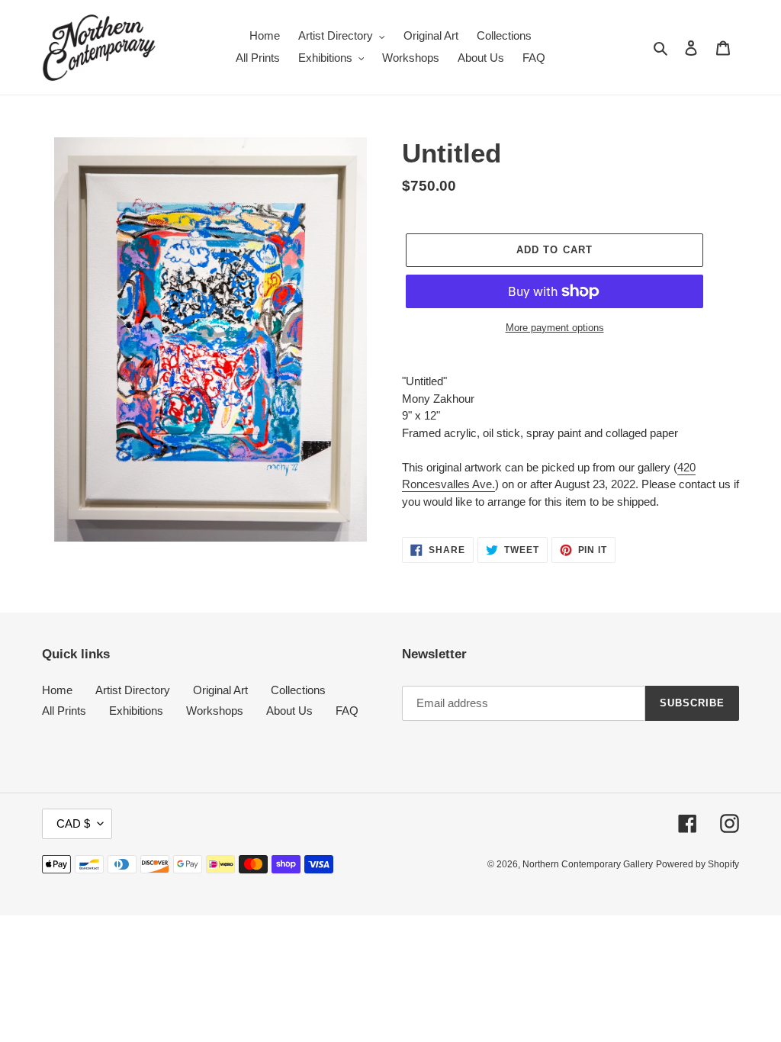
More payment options (555, 327)
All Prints (64, 710)
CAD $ (73, 823)
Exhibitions (136, 710)
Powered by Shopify (697, 864)
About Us (289, 710)
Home (57, 689)
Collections (298, 689)
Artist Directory (132, 689)
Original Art (220, 689)
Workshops (214, 710)
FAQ (347, 710)
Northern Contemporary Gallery (587, 864)
